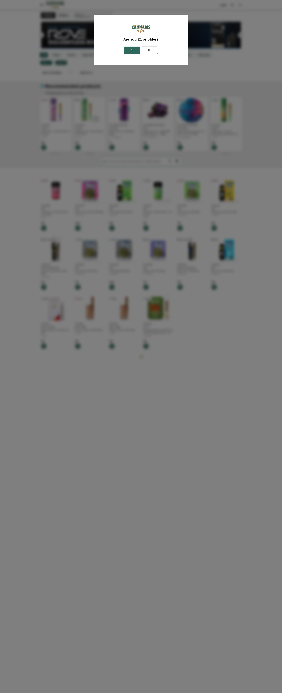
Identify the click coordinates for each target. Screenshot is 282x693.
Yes (132, 50)
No (149, 50)
